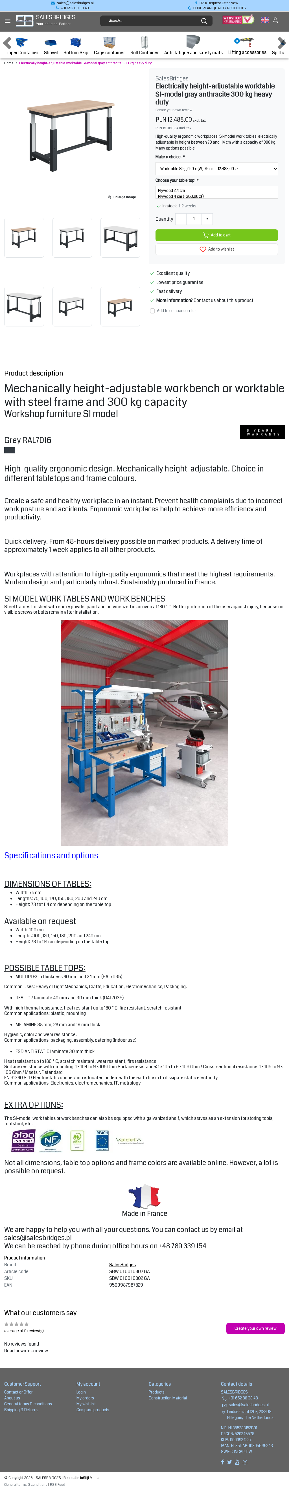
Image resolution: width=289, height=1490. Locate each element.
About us (12, 1398)
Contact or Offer (18, 1392)
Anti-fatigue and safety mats (193, 52)
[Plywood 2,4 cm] (216, 191)
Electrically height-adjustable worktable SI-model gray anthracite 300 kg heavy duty (85, 63)
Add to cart (221, 235)
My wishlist (86, 1404)
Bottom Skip (76, 52)
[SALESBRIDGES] (25, 21)
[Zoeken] (204, 21)
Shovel (51, 52)
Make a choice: (170, 157)
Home (9, 63)
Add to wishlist (220, 249)
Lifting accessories (247, 52)
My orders (85, 1398)
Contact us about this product (223, 300)
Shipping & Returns (21, 1410)
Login (81, 1392)
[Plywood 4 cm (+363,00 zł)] (216, 196)
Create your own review (174, 110)
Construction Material (168, 1398)
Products (157, 1392)
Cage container (109, 52)
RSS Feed (57, 1484)
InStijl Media (89, 1477)
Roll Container (144, 52)
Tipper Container (21, 52)
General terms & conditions (28, 1404)
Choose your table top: (177, 180)
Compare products (92, 1410)
